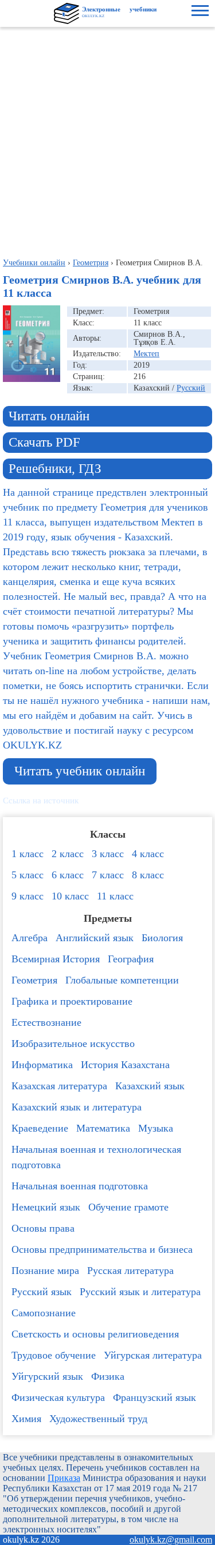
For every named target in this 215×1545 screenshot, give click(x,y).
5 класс (27, 875)
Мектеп (146, 353)
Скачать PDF (44, 442)
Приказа (64, 1478)
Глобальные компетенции (122, 980)
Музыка (155, 1128)
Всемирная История (55, 959)
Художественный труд (98, 1418)
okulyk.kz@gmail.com (171, 1539)
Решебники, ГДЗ (55, 468)
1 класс (27, 853)
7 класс (108, 875)
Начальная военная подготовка (79, 1186)
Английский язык (95, 937)
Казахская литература (59, 1086)
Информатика (42, 1064)
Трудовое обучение (53, 1355)
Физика (107, 1376)
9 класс (27, 896)
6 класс (68, 875)
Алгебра (29, 937)
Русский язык (41, 1291)
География (131, 959)
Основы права (43, 1228)
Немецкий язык (45, 1207)
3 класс (108, 853)
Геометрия (34, 980)
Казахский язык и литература (76, 1107)
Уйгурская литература (153, 1355)
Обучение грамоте (128, 1207)
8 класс (148, 875)
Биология (162, 937)
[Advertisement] (107, 140)
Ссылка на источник (41, 800)
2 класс (68, 853)
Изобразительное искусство (73, 1043)
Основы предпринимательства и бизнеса (102, 1249)
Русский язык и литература (140, 1291)
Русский (191, 388)
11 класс (115, 896)
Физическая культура (58, 1397)
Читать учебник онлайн (79, 771)
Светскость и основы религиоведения (95, 1334)
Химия (26, 1418)
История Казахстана (125, 1064)
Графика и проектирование (71, 1001)
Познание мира (45, 1270)
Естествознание (46, 1022)
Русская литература (130, 1270)
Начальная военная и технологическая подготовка (96, 1157)
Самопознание (43, 1313)
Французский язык (154, 1397)
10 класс (70, 896)
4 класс (148, 853)
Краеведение (39, 1128)
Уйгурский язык (47, 1376)
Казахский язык (150, 1086)
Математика (103, 1128)
